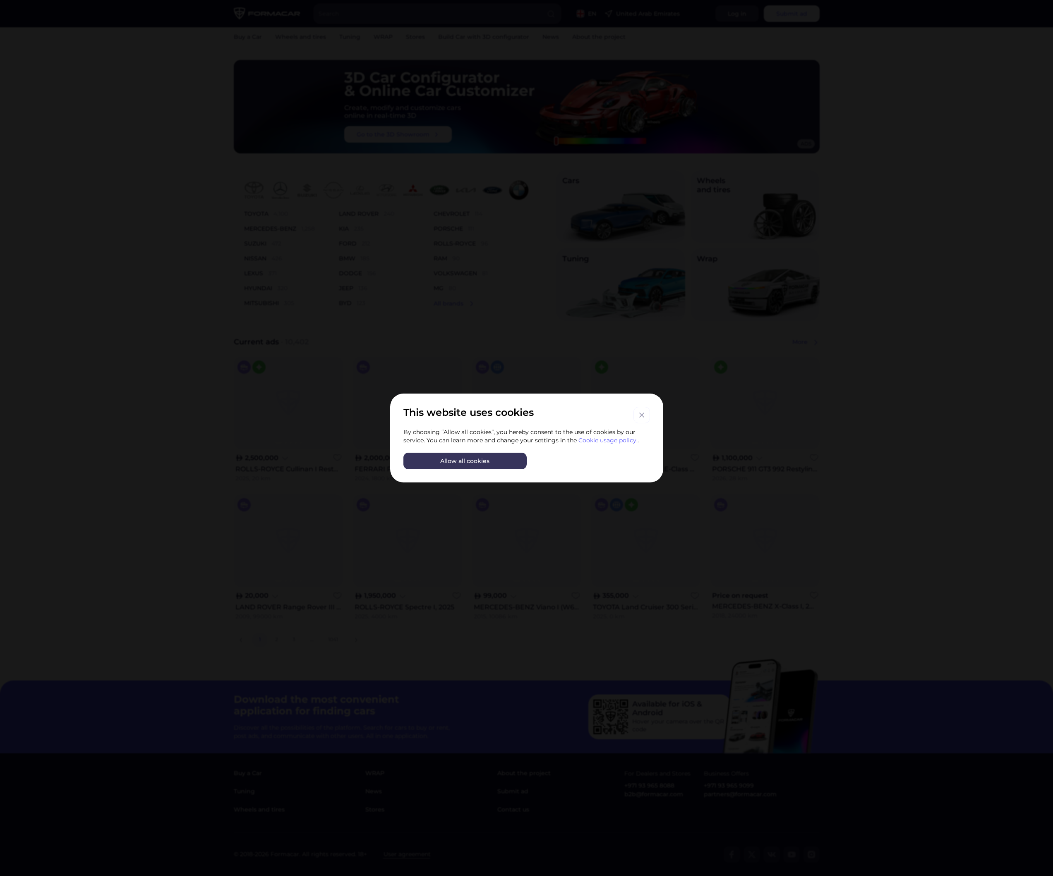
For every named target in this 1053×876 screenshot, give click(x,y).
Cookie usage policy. (608, 440)
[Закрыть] (641, 415)
